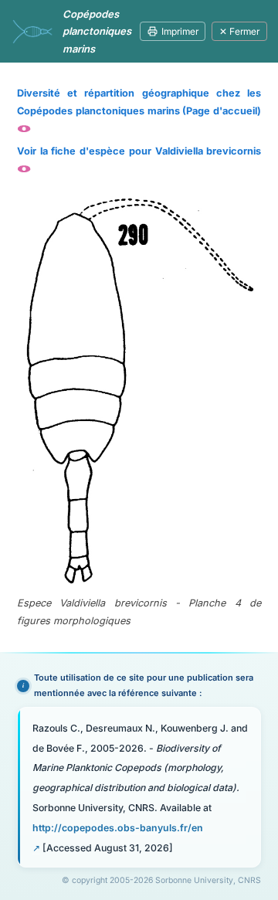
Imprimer (179, 31)
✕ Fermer (239, 31)
